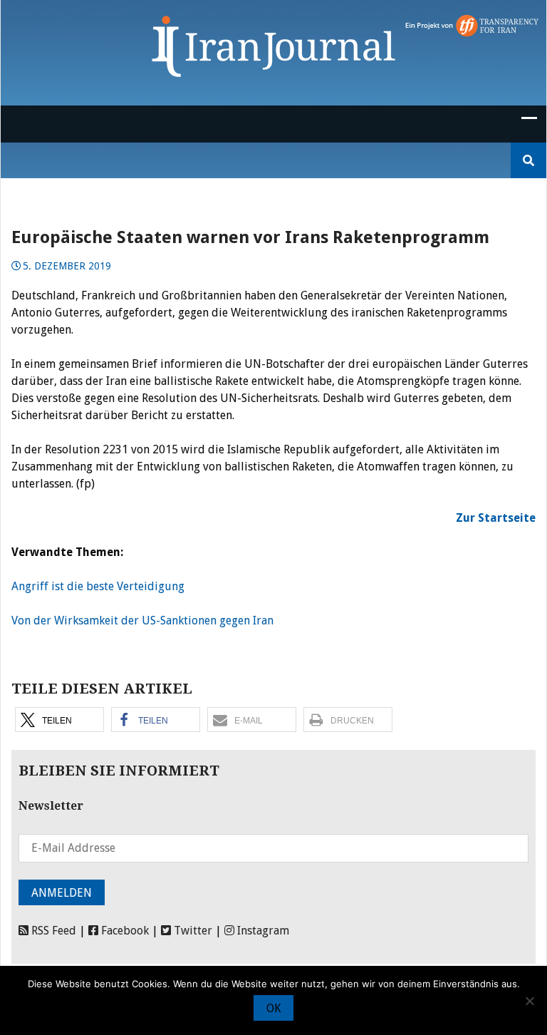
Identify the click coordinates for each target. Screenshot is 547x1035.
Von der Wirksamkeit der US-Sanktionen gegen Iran (142, 620)
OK (273, 1008)
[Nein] (529, 1001)
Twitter (191, 930)
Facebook (123, 930)
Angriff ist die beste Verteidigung (97, 586)
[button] (59, 719)
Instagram (261, 930)
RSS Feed (52, 930)
